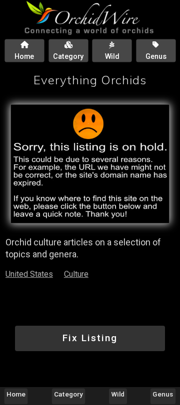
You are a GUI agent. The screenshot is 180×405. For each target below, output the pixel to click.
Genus (162, 394)
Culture (76, 274)
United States (29, 274)
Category (68, 394)
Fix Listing (90, 338)
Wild (118, 394)
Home (16, 394)
